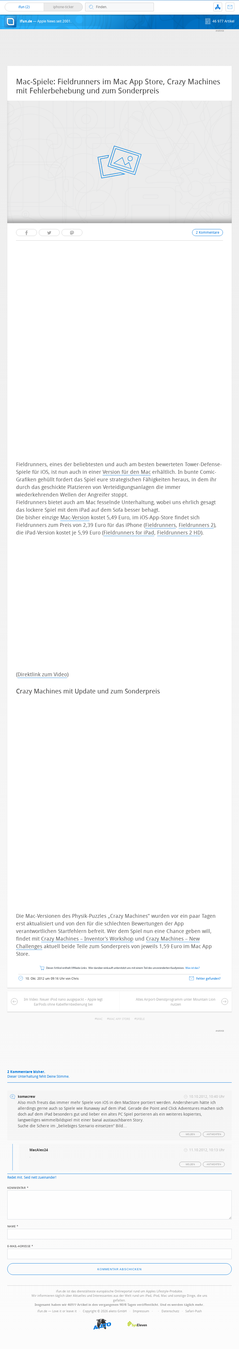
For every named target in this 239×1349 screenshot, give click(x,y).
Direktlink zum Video (42, 674)
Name (13, 1226)
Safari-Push (193, 1311)
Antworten (214, 1134)
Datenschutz (170, 1311)
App (218, 7)
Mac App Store (119, 1019)
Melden (190, 1134)
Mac (99, 1019)
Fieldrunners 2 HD (179, 533)
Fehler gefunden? (208, 979)
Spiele (140, 1019)
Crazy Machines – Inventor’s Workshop (87, 939)
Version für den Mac (127, 472)
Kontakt (230, 7)
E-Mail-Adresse (20, 1246)
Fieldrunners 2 (196, 525)
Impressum (141, 1311)
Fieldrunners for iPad (128, 533)
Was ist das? (192, 968)
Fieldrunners (160, 525)
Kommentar (18, 1187)
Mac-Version (74, 517)
